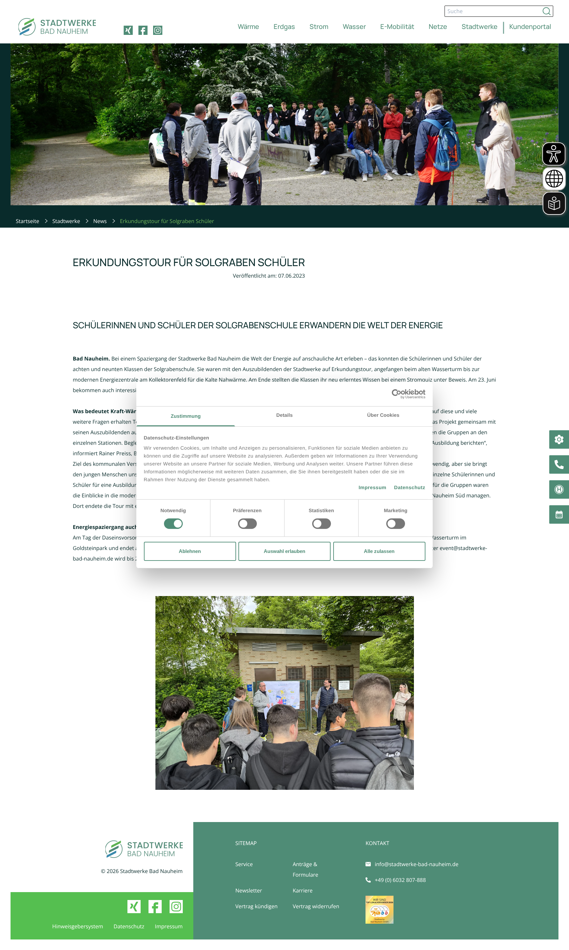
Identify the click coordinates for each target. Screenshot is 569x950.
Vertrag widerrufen (316, 906)
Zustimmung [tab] (186, 416)
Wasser (354, 26)
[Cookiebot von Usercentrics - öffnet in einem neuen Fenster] (396, 394)
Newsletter (248, 890)
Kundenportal (530, 26)
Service (244, 864)
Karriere (302, 890)
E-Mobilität (397, 26)
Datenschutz (409, 487)
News (100, 221)
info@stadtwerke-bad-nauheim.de (416, 864)
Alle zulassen (379, 551)
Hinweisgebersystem (77, 926)
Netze (438, 26)
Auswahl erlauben (284, 551)
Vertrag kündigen (256, 906)
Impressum (373, 487)
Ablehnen (190, 551)
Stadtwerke (480, 26)
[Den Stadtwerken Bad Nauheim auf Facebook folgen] (143, 30)
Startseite (27, 221)
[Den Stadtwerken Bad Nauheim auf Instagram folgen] (157, 30)
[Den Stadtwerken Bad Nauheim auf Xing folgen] (128, 30)
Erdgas (284, 26)
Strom (319, 26)
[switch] (247, 523)
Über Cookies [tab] (383, 415)
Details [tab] (284, 415)
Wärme (248, 26)
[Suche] (547, 11)
